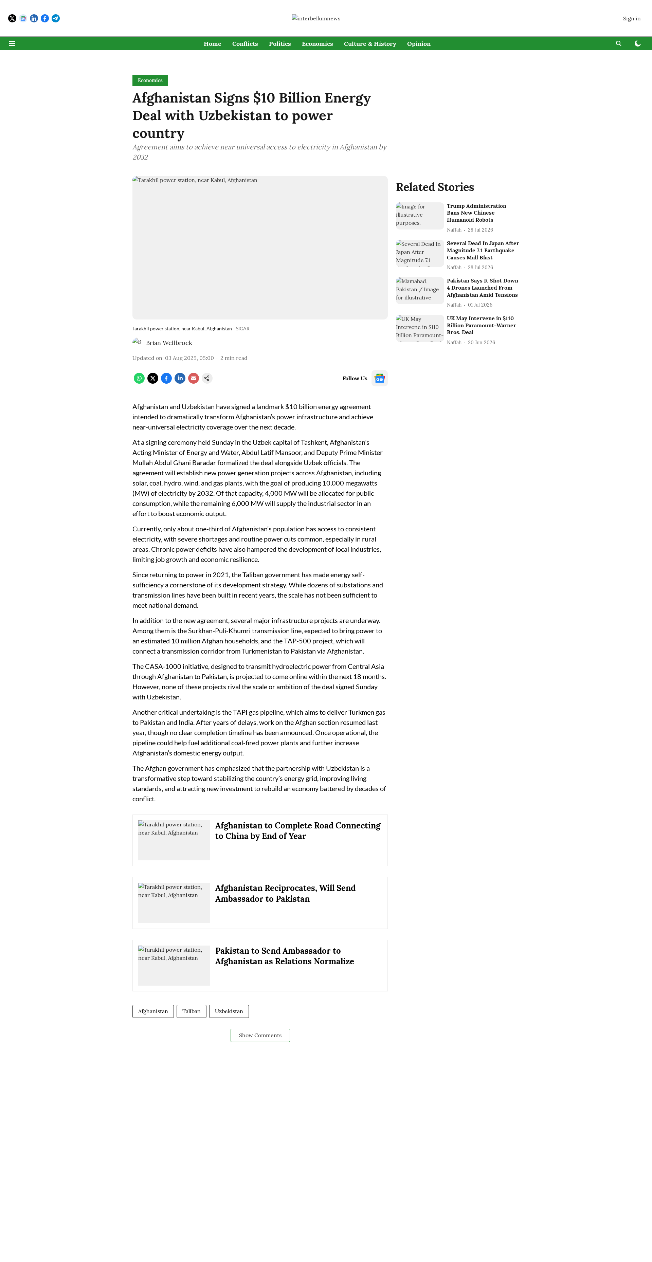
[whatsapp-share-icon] (139, 381)
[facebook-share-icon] (166, 381)
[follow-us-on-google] (380, 378)
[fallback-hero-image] (420, 216)
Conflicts (245, 44)
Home (212, 44)
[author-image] (137, 342)
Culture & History (370, 44)
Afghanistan (153, 1011)
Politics (280, 44)
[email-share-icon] (193, 381)
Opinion (419, 44)
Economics (317, 44)
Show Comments (260, 1035)
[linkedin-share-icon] (180, 381)
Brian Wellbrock (169, 343)
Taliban (191, 1011)
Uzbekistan (229, 1011)
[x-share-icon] (152, 381)
